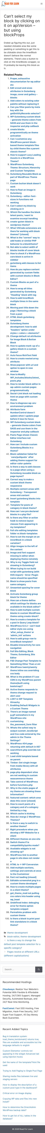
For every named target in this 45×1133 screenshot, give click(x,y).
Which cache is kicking (22, 813)
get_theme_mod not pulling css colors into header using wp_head (25, 896)
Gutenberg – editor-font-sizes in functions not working (23, 199)
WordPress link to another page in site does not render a (25, 858)
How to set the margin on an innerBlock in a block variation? (25, 539)
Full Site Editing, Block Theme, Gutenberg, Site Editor (22, 654)
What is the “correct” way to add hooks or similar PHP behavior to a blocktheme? (25, 240)
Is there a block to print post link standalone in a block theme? (25, 921)
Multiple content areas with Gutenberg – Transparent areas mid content (24, 492)
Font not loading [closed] (23, 877)
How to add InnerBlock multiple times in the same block (24, 301)
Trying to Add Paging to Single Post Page (22, 1070)
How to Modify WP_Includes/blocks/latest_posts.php (25, 377)
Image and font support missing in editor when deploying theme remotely (24, 555)
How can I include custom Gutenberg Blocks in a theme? (23, 447)
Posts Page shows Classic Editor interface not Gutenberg (24, 438)
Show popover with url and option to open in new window (24, 368)
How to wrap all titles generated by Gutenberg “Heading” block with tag (23, 291)
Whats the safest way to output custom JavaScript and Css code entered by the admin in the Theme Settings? (25, 734)
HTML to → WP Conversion (24, 864)
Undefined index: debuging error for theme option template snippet (24, 905)
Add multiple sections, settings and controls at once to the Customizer (25, 870)
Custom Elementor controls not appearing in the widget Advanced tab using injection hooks (21, 1054)
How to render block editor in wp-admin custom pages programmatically (25, 387)
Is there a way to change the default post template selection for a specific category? (22, 944)
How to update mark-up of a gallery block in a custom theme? (25, 349)
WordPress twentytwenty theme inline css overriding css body (24, 670)
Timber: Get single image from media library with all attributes (24, 765)
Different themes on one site (25, 839)
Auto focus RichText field (23, 355)
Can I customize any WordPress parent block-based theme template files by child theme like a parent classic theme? (24, 145)
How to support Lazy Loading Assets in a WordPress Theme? (25, 158)
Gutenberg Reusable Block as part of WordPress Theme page (25, 177)
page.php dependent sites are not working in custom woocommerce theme (24, 775)
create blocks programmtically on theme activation (24, 132)
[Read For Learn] (10, 3)
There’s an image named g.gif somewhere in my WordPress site (23, 714)
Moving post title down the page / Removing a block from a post (24, 310)
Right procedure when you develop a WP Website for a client (24, 832)
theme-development (17, 932)
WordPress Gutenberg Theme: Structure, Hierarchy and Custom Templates (25, 167)
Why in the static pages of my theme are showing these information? (25, 791)
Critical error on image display (17, 1093)
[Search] (38, 970)
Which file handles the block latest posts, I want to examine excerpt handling (25, 215)
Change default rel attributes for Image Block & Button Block (25, 339)
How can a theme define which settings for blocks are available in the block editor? (25, 603)
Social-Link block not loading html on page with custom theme (25, 396)
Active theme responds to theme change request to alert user (24, 692)
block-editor (13, 936)
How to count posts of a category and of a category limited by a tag (24, 807)
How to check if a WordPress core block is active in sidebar (25, 256)
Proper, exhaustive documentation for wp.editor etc (25, 81)
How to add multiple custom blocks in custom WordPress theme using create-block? (25, 613)
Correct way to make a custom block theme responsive (22, 482)
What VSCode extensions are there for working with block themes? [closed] (25, 231)
